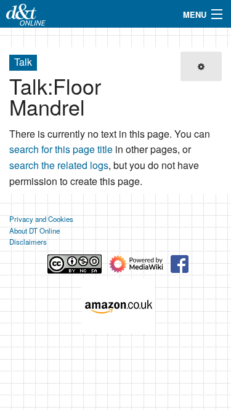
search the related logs (58, 165)
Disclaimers (28, 241)
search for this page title (61, 149)
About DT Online (34, 230)
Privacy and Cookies (41, 219)
